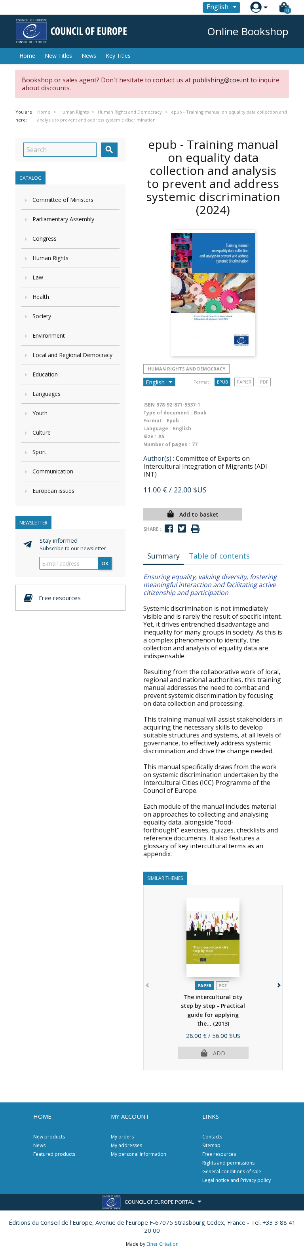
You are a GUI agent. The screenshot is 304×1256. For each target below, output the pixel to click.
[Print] (195, 529)
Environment (48, 335)
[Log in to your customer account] (256, 7)
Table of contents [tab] (219, 556)
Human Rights (50, 258)
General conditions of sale (231, 1171)
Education (45, 374)
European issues (53, 490)
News (89, 55)
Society (41, 316)
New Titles (58, 55)
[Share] (169, 529)
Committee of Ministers (62, 199)
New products (49, 1136)
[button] (278, 984)
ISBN (149, 404)
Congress (44, 238)
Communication (52, 471)
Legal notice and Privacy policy (236, 1180)
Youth (40, 413)
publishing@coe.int (220, 80)
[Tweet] (182, 529)
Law (37, 277)
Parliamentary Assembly (63, 219)
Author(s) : (158, 458)
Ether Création (162, 1244)
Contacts (212, 1136)
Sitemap (211, 1145)
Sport (39, 452)
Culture (41, 432)
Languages (46, 393)
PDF (264, 382)
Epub (222, 382)
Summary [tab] (163, 556)
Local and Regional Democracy (72, 355)
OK (104, 563)
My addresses (126, 1145)
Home (27, 55)
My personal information (138, 1154)
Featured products (54, 1154)
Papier (244, 382)
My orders (122, 1136)
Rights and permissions (228, 1162)
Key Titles (118, 55)
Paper (205, 985)
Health (40, 296)
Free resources (219, 1154)
